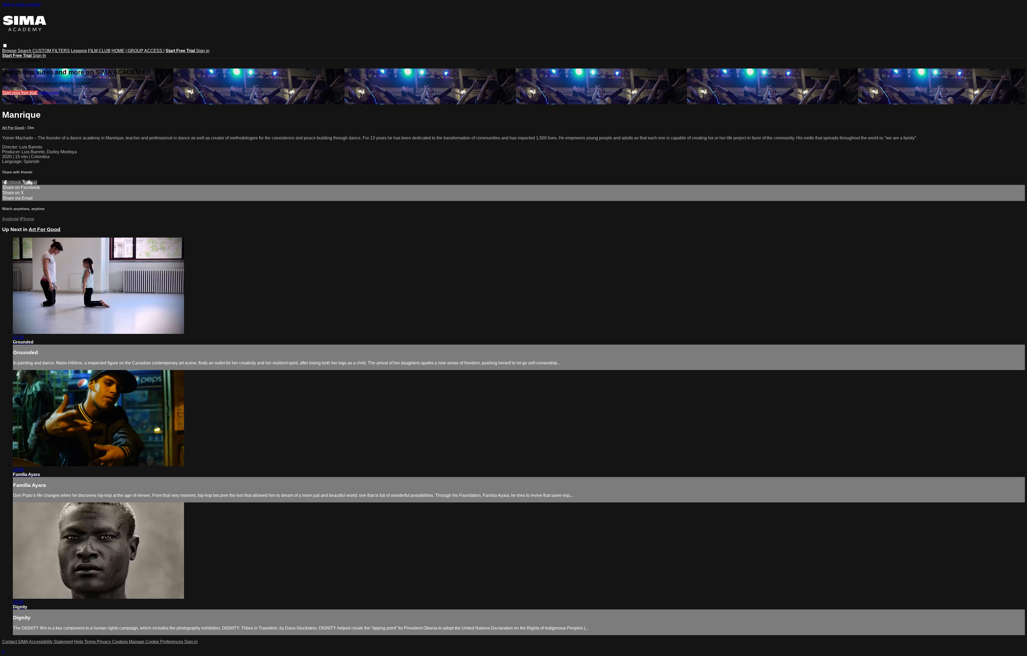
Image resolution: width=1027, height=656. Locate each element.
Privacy (104, 641)
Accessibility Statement (51, 641)
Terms (90, 641)
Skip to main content (21, 4)
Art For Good (13, 128)
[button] (5, 45)
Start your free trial (20, 92)
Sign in (202, 50)
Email (31, 182)
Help (79, 641)
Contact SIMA (15, 641)
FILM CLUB (99, 50)
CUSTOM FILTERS (51, 50)
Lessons (79, 50)
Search (25, 50)
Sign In (39, 55)
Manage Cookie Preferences (156, 641)
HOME (118, 50)
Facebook (12, 182)
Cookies (120, 641)
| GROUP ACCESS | (144, 50)
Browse (10, 50)
